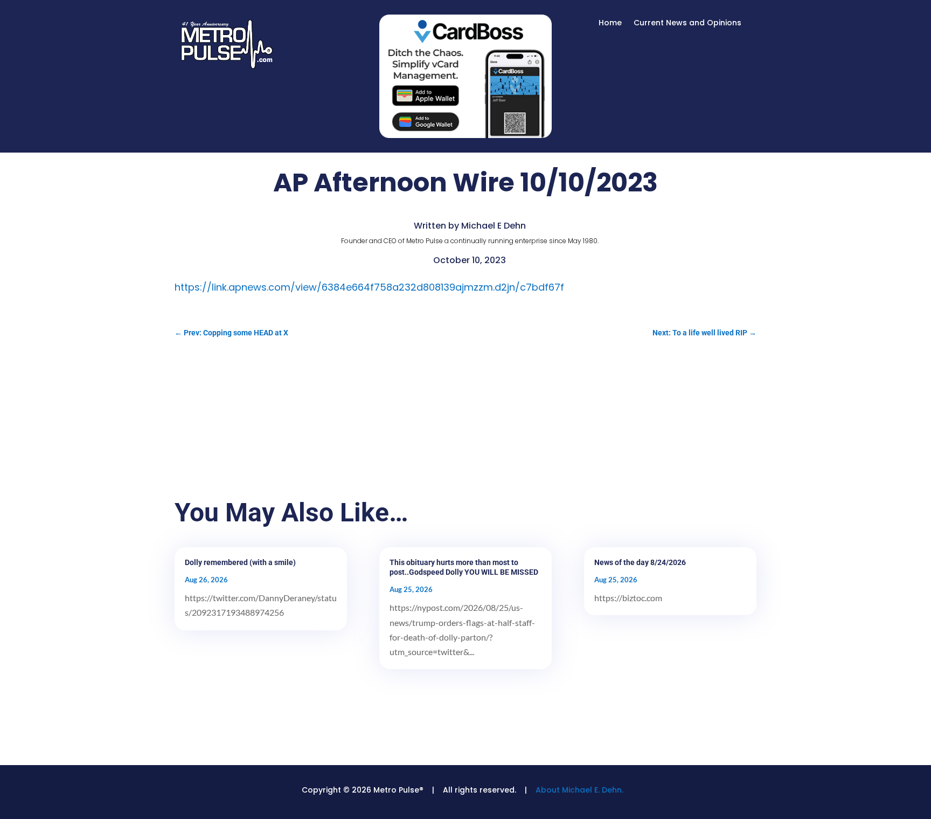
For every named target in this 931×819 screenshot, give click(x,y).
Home (610, 23)
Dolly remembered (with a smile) (240, 562)
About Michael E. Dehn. (579, 789)
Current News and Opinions (687, 23)
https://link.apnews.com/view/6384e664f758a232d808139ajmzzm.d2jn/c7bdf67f (369, 287)
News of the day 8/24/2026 (640, 562)
